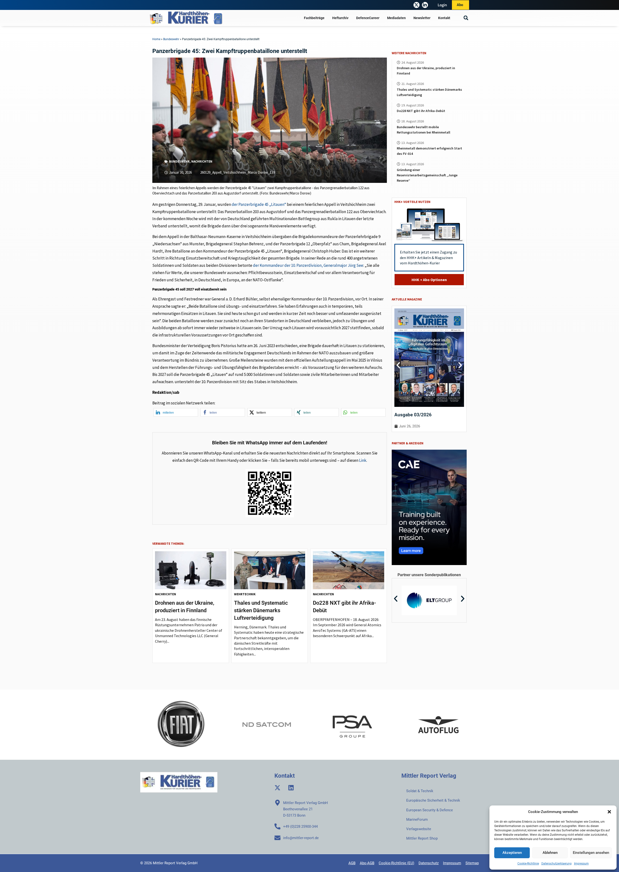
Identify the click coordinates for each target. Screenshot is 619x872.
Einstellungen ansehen (591, 852)
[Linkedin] (291, 788)
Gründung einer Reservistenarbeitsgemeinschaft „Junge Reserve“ (427, 175)
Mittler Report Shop (422, 838)
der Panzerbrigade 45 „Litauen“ (259, 204)
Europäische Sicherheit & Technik (433, 800)
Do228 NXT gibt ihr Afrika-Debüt (421, 111)
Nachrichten (201, 161)
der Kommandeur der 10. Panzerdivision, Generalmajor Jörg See (308, 265)
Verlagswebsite (418, 829)
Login (442, 4)
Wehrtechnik (245, 594)
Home (156, 39)
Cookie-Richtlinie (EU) (396, 863)
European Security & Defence (429, 810)
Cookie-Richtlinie (528, 863)
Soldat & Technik (419, 791)
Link (362, 460)
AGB (351, 863)
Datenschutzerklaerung (556, 863)
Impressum (581, 863)
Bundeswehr (171, 39)
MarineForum (417, 819)
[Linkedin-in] (425, 5)
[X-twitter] (416, 5)
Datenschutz (429, 863)
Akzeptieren (512, 852)
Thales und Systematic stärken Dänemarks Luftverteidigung (261, 610)
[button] (609, 811)
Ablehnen (550, 852)
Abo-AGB (367, 863)
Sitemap (472, 863)
